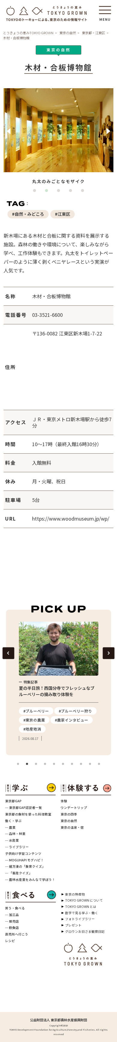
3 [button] (60, 192)
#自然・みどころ (28, 214)
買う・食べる (15, 908)
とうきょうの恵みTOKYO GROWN (28, 32)
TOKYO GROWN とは (80, 906)
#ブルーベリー (36, 711)
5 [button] (84, 192)
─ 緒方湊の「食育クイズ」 (25, 866)
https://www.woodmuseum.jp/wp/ (70, 518)
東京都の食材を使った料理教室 (28, 814)
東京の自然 (67, 32)
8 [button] (81, 764)
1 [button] (36, 192)
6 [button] (63, 764)
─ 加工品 (12, 914)
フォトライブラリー (80, 919)
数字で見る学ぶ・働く (81, 913)
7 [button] (72, 764)
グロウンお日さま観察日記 (85, 931)
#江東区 (62, 214)
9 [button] (90, 764)
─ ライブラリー (17, 847)
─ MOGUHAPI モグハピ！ (24, 860)
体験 (64, 801)
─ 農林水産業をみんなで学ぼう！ (30, 879)
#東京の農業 (34, 720)
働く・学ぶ (13, 820)
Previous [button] (8, 131)
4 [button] (72, 192)
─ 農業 (10, 827)
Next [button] (108, 131)
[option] (59, 137)
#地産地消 (32, 729)
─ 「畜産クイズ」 (18, 873)
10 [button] (99, 764)
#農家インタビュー (71, 720)
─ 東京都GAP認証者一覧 (23, 807)
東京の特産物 (75, 894)
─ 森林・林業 (15, 833)
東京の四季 (69, 814)
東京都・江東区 (93, 32)
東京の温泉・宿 (72, 827)
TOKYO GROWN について (84, 900)
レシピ (10, 940)
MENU (105, 17)
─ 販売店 (12, 921)
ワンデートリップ (74, 807)
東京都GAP (13, 801)
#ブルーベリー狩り (75, 711)
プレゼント (73, 925)
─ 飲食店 (12, 927)
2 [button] (48, 192)
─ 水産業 (12, 840)
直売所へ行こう (16, 934)
